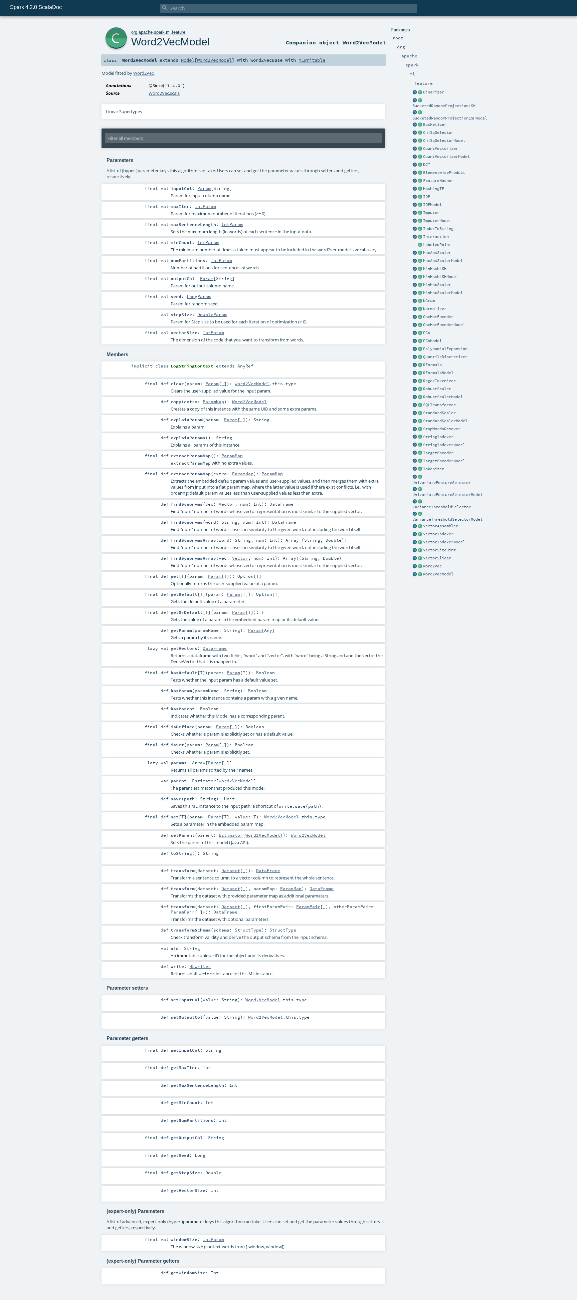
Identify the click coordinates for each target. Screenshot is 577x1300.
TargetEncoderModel (444, 461)
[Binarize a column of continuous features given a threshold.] (420, 92)
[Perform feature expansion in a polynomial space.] (420, 349)
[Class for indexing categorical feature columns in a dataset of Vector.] (420, 534)
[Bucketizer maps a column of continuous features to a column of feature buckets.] (420, 124)
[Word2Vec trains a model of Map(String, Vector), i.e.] (420, 566)
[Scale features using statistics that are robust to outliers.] (420, 389)
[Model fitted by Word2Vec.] (420, 574)
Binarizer (433, 92)
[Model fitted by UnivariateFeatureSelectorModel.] (420, 489)
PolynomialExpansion (445, 348)
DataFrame (281, 504)
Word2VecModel (438, 574)
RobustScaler (437, 388)
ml (168, 32)
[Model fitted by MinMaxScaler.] (420, 293)
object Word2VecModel (352, 42)
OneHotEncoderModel (444, 324)
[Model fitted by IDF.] (420, 205)
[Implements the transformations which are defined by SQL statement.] (420, 405)
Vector (227, 504)
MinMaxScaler (437, 284)
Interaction (436, 236)
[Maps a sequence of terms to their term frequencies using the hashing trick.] (420, 189)
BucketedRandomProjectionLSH (443, 105)
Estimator (204, 780)
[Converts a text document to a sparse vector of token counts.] (420, 157)
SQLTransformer (439, 405)
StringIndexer (438, 437)
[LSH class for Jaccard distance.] (420, 269)
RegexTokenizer (439, 380)
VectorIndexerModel (444, 542)
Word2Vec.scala (164, 93)
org (134, 32)
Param (204, 188)
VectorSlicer (437, 558)
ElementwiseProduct (444, 172)
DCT (426, 164)
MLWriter (200, 966)
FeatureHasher (438, 180)
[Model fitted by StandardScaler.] (420, 421)
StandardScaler (439, 413)
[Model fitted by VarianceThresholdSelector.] (420, 514)
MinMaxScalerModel (443, 292)
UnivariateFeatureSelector (441, 482)
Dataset (230, 870)
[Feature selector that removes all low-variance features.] (420, 501)
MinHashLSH (434, 268)
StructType (248, 930)
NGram (429, 300)
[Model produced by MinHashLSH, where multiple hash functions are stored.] (420, 277)
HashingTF (433, 188)
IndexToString (438, 228)
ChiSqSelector (438, 132)
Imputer (431, 212)
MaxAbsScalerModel (443, 260)
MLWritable (312, 60)
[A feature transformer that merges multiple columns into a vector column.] (420, 526)
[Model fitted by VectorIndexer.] (420, 542)
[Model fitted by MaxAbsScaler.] (420, 261)
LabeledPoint (437, 244)
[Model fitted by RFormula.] (420, 373)
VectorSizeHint (439, 550)
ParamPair (308, 906)
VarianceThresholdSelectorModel (447, 519)
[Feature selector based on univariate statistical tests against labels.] (420, 477)
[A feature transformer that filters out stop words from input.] (420, 429)
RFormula (432, 364)
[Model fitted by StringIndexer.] (420, 445)
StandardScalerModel (445, 421)
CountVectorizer (440, 148)
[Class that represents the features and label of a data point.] (420, 245)
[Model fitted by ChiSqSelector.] (420, 141)
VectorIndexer (438, 534)
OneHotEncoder (438, 316)
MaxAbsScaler (437, 252)
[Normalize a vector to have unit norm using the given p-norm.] (420, 309)
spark (159, 32)
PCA (426, 332)
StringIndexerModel (444, 445)
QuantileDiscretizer (445, 356)
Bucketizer (434, 124)
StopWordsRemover (441, 429)
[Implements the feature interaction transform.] (420, 237)
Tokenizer (433, 469)
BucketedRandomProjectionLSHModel (449, 118)
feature (178, 32)
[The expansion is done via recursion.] (414, 349)
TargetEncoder (438, 453)
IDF (426, 196)
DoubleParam (212, 314)
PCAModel (432, 340)
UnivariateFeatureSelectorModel (447, 494)
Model (187, 60)
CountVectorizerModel (446, 156)
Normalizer (434, 308)
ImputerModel (437, 220)
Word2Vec (432, 566)
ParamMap (213, 401)
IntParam (205, 206)
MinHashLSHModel (440, 276)
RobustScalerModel (443, 397)
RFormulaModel (438, 372)
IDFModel (432, 204)
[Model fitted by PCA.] (420, 341)
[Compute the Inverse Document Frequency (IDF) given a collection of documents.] (420, 197)
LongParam (199, 296)
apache (146, 32)
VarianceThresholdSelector (441, 507)
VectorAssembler (440, 526)
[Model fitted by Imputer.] (420, 221)
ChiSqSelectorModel (444, 140)
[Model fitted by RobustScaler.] (420, 397)
